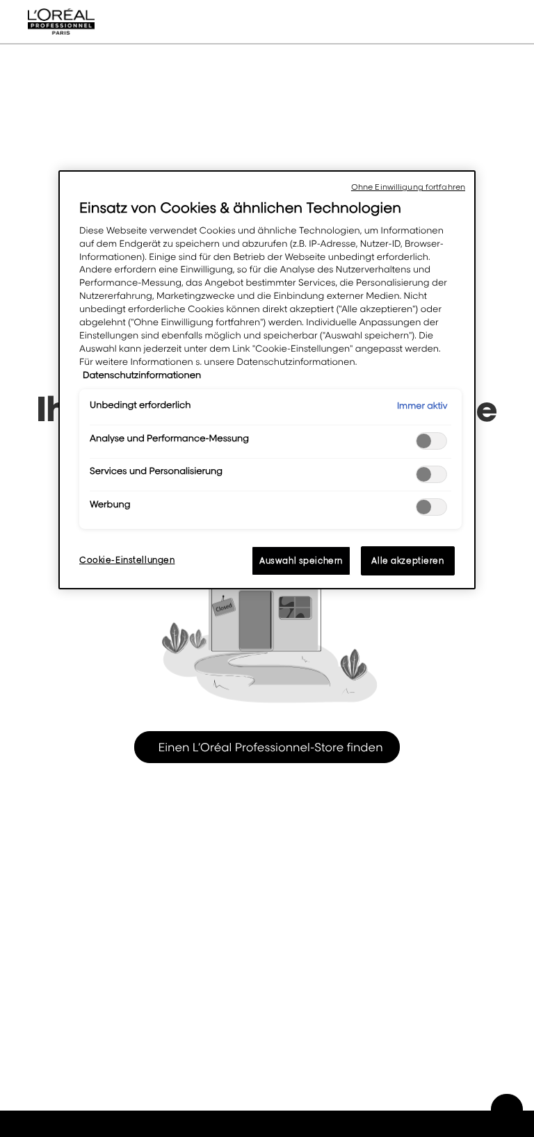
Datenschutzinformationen (142, 375)
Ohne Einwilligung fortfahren (408, 187)
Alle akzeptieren (407, 560)
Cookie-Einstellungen (127, 560)
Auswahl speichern (301, 560)
